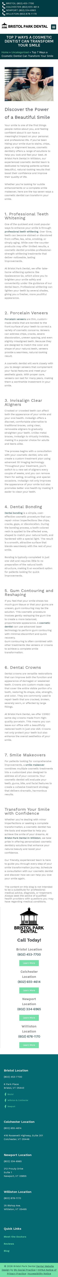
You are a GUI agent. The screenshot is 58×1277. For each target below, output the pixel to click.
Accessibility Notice (39, 1273)
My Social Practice (25, 1269)
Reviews (9, 1243)
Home (5, 52)
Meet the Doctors (15, 1236)
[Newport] (5, 1106)
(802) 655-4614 (29, 982)
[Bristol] (5, 1094)
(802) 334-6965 (29, 1009)
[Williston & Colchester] (5, 1100)
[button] (53, 26)
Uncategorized (20, 52)
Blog (6, 1250)
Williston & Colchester (18, 1100)
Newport (11, 1106)
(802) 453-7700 (29, 954)
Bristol (10, 1094)
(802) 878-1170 (29, 1036)
